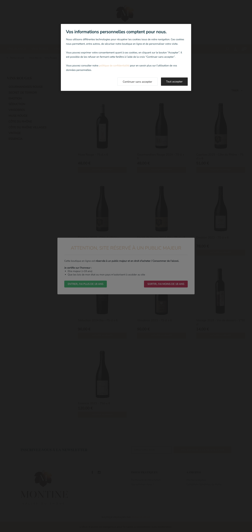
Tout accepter (174, 81)
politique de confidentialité (114, 65)
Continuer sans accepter (137, 82)
